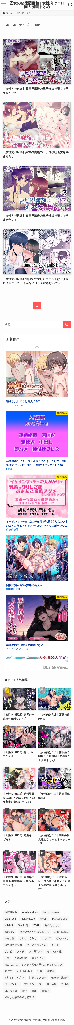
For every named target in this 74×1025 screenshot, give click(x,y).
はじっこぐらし (28, 938)
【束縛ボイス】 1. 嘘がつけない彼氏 (28, 599)
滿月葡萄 (51, 984)
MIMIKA (9, 925)
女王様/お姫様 (24, 971)
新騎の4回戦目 (14, 602)
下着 (7, 958)
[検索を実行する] (67, 324)
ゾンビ (8, 951)
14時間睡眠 (11, 912)
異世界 (65, 984)
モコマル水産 (54, 951)
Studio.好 (23, 925)
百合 (24, 990)
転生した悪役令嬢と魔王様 (19, 997)
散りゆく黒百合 (60, 977)
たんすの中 (12, 405)
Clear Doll (10, 918)
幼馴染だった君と (14, 977)
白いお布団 (11, 990)
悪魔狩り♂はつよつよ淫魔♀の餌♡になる (31, 401)
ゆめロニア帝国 (13, 945)
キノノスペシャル (36, 945)
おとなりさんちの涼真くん (34, 931)
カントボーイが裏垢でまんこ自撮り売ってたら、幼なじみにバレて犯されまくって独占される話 (37, 463)
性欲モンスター (37, 977)
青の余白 (11, 468)
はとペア (46, 938)
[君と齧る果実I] (37, 497)
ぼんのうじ (62, 938)
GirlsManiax (55, 667)
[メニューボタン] (3, 5)
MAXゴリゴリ (59, 918)
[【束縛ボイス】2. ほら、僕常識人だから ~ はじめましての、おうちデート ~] (37, 640)
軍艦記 (45, 990)
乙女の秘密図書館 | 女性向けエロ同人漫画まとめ (37, 5)
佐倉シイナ (38, 958)
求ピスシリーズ (33, 984)
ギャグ (55, 945)
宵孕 (39, 971)
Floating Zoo (28, 918)
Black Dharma (51, 912)
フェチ (20, 951)
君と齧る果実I (14, 524)
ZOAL (36, 925)
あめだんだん (52, 925)
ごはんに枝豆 (61, 931)
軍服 (34, 990)
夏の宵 (8, 971)
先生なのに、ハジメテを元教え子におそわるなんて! (33, 964)
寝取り (50, 971)
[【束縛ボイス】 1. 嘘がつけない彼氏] (37, 565)
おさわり (9, 931)
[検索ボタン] (70, 5)
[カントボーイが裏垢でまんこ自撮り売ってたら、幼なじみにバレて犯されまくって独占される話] (37, 434)
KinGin (43, 918)
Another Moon (30, 912)
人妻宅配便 (20, 958)
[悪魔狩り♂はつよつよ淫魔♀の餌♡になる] (37, 374)
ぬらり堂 (9, 938)
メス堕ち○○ (35, 951)
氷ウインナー (12, 984)
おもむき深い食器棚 (17, 528)
